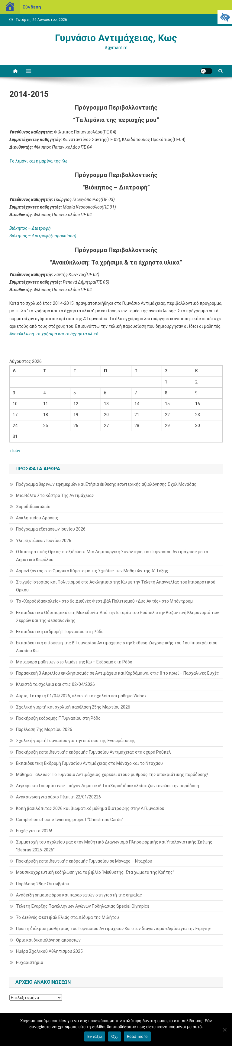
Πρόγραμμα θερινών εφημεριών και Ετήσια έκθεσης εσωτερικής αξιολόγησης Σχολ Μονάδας (106, 484)
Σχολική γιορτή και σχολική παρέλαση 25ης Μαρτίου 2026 (73, 707)
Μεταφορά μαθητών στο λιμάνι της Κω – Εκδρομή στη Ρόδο (74, 662)
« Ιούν (14, 450)
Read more (137, 1036)
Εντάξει (94, 1036)
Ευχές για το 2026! (34, 830)
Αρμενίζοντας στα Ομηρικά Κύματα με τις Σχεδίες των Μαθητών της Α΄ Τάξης (92, 570)
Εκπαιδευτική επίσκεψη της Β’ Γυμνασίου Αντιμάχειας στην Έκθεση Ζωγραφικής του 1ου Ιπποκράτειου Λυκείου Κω (117, 646)
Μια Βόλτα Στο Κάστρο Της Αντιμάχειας (55, 495)
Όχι (114, 1036)
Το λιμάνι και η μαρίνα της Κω (38, 161)
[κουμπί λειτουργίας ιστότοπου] (206, 71)
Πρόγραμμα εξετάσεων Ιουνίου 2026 (50, 529)
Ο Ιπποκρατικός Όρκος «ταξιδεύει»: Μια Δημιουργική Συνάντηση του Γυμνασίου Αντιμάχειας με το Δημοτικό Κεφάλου (112, 555)
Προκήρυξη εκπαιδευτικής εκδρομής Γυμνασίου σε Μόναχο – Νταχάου (84, 861)
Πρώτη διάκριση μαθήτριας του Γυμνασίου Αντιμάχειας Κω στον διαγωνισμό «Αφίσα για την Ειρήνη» (113, 928)
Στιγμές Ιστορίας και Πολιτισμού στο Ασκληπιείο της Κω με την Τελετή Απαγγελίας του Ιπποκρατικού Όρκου (115, 586)
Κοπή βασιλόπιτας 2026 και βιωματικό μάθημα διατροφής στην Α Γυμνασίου (90, 808)
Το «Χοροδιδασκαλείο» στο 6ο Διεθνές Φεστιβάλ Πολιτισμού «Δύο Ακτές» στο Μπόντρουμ (104, 601)
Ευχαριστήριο (29, 962)
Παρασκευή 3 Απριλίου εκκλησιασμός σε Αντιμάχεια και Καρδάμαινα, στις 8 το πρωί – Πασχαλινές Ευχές (117, 673)
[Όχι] (224, 1030)
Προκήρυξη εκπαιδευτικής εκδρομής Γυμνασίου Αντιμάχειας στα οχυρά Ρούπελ (93, 752)
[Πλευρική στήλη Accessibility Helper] (225, 17)
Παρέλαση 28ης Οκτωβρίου (42, 883)
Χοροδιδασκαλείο (33, 506)
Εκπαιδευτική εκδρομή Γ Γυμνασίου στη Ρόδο (60, 631)
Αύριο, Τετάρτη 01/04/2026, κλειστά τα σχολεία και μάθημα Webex (81, 695)
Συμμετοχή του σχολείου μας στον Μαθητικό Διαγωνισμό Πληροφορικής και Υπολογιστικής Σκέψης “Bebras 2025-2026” (114, 846)
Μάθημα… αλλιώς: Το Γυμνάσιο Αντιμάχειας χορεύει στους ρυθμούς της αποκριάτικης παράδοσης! (112, 774)
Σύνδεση (32, 6)
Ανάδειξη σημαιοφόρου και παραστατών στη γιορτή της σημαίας (79, 895)
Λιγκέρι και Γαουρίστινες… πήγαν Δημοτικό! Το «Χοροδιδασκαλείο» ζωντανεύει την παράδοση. (108, 785)
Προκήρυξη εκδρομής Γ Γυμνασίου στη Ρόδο (58, 718)
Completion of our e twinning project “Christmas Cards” (69, 819)
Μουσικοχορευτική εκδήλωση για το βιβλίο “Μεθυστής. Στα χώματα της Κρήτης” (95, 872)
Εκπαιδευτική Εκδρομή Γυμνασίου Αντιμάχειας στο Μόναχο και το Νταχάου (89, 763)
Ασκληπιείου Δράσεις (37, 517)
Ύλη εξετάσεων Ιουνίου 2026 (43, 540)
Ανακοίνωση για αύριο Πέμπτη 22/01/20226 (58, 796)
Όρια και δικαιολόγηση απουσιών (48, 940)
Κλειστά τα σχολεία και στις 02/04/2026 (55, 684)
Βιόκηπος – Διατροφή (30, 228)
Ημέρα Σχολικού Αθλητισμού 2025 (49, 951)
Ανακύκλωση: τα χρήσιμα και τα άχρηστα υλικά (53, 333)
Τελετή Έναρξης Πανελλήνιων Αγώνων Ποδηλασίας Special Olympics (83, 906)
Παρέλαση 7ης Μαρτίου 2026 (44, 729)
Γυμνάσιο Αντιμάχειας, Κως (116, 38)
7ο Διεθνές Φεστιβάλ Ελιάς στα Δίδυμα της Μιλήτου (67, 917)
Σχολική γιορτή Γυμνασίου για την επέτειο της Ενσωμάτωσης (76, 740)
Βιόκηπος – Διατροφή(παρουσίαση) (42, 235)
